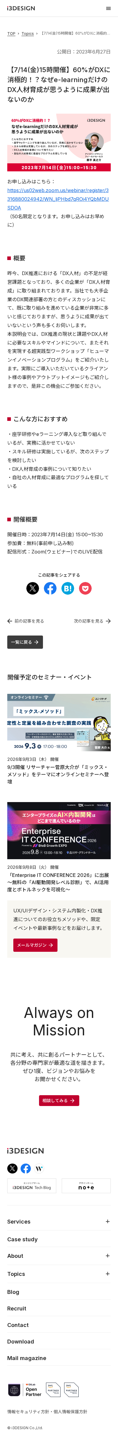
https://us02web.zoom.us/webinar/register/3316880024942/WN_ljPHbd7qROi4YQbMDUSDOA (58, 199)
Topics (27, 34)
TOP (11, 34)
